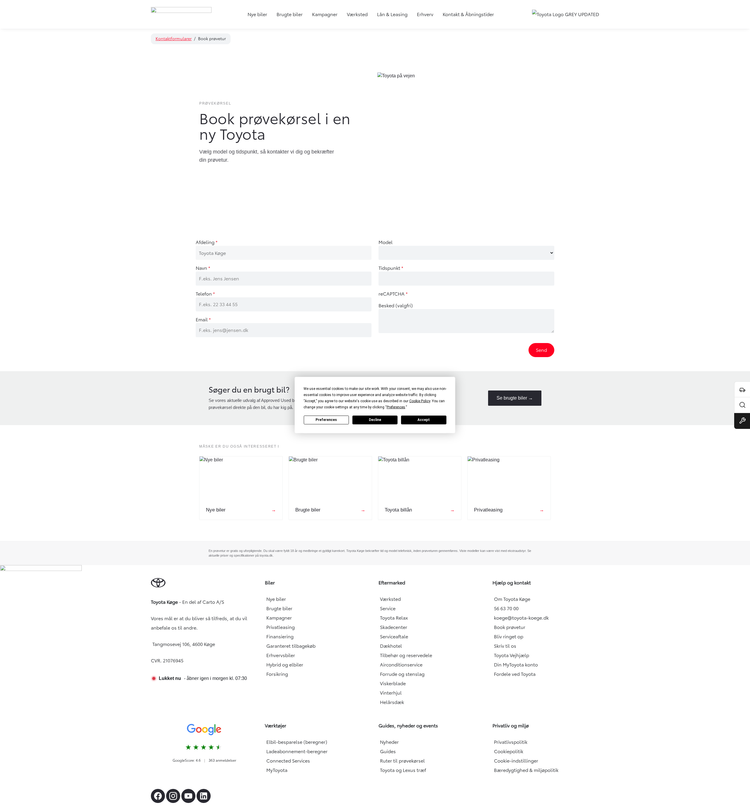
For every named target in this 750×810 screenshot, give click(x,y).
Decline (375, 420)
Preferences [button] (396, 407)
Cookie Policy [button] (419, 401)
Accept (423, 420)
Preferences (326, 420)
